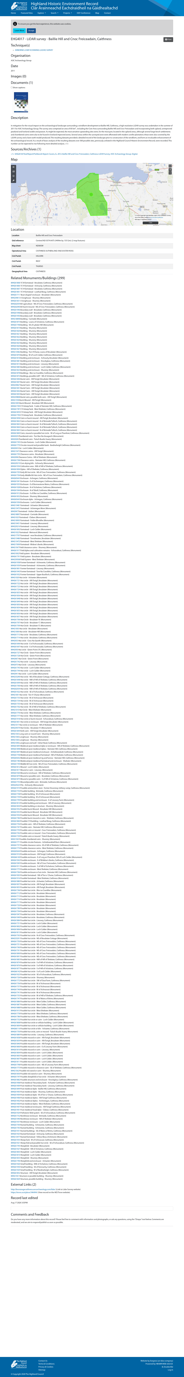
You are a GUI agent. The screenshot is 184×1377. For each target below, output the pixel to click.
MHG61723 (15, 587)
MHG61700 (15, 686)
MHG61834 (15, 806)
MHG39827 (15, 385)
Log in (170, 1370)
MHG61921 (15, 1143)
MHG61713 (15, 635)
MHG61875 (15, 779)
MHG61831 (15, 301)
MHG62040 (15, 307)
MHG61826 (15, 346)
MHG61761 (15, 951)
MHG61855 (15, 611)
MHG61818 (15, 358)
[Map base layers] (13, 172)
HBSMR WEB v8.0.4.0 (164, 1364)
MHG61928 (15, 487)
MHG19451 (15, 524)
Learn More (19, 31)
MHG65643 (15, 478)
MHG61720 (15, 905)
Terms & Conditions (46, 1364)
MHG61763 (15, 936)
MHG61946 (15, 310)
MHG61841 (15, 388)
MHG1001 (15, 695)
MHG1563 (15, 734)
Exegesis (153, 1361)
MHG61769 (15, 406)
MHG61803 (15, 1152)
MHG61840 (15, 1044)
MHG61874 (15, 963)
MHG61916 (15, 878)
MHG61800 (15, 1047)
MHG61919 (15, 788)
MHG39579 (15, 728)
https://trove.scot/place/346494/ (24, 1193)
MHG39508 (15, 560)
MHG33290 (15, 677)
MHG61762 (15, 833)
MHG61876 (15, 966)
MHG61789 (15, 908)
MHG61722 (15, 584)
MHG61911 (15, 866)
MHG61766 (15, 872)
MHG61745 (15, 442)
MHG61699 (15, 683)
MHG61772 (15, 981)
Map (97, 13)
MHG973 (14, 665)
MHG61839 (15, 1041)
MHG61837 (15, 884)
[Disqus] (92, 1259)
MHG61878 (15, 373)
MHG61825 (15, 343)
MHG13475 (15, 508)
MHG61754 (15, 791)
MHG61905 (15, 1092)
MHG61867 (15, 289)
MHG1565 (15, 839)
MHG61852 (15, 1173)
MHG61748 (15, 325)
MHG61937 (15, 1122)
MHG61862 (15, 421)
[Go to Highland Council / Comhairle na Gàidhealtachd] (19, 5)
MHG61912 (15, 493)
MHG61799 (15, 800)
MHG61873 (15, 322)
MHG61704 (15, 475)
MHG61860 (15, 821)
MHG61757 (15, 845)
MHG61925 (15, 1134)
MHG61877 (15, 969)
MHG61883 (15, 960)
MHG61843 (15, 394)
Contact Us (42, 1361)
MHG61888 (15, 1008)
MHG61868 (15, 283)
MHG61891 (15, 957)
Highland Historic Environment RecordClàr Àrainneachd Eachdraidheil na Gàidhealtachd (74, 6)
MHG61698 (15, 680)
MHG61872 (15, 376)
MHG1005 (15, 403)
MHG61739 (15, 797)
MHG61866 (15, 286)
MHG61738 (15, 794)
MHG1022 (15, 533)
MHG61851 (15, 722)
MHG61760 (15, 948)
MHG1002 (15, 554)
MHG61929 (15, 1170)
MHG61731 (15, 924)
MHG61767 (15, 827)
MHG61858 (15, 418)
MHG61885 (15, 367)
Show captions (19, 88)
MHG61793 (15, 454)
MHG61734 (15, 701)
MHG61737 (15, 987)
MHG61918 (15, 719)
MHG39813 (15, 298)
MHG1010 (15, 710)
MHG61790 (15, 415)
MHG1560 (15, 737)
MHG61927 (15, 1149)
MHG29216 (15, 527)
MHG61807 (15, 1059)
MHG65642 (15, 758)
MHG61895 (15, 746)
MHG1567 (15, 548)
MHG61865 (15, 430)
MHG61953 (15, 812)
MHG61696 (15, 644)
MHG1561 (15, 1176)
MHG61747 (15, 999)
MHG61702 (15, 707)
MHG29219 (15, 463)
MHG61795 (15, 1146)
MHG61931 (15, 1131)
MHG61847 (15, 382)
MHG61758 (15, 755)
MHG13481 (15, 505)
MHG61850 (15, 605)
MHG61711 (15, 295)
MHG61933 (15, 484)
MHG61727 (15, 653)
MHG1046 (15, 743)
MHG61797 (15, 1077)
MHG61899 (15, 1089)
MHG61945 (15, 863)
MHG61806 (15, 930)
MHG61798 (15, 1065)
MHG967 (14, 659)
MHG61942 (15, 860)
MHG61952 (15, 809)
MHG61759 (15, 830)
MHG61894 (15, 469)
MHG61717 (15, 902)
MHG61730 (15, 1032)
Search (54, 13)
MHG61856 (15, 614)
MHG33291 (15, 939)
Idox (162, 1361)
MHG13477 (15, 1137)
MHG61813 (15, 933)
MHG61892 (15, 530)
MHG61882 (15, 1080)
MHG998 (14, 457)
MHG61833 (15, 1158)
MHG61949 (15, 917)
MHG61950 (15, 316)
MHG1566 (15, 740)
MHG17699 (15, 545)
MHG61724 (15, 590)
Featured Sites (27, 13)
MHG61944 (15, 490)
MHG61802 (15, 927)
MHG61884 (15, 921)
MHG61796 (15, 1161)
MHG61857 (15, 617)
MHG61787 (15, 409)
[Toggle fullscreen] (170, 166)
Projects (66, 13)
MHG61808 (15, 1023)
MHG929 (14, 436)
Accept (31, 31)
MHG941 (14, 674)
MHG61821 (15, 334)
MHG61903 (15, 875)
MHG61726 (15, 978)
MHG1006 (15, 632)
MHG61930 (15, 1167)
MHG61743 (15, 668)
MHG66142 (15, 972)
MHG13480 (15, 539)
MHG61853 (15, 887)
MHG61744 (15, 671)
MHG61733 (15, 698)
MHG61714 (15, 638)
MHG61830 (15, 1074)
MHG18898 (15, 319)
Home (13, 13)
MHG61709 (15, 626)
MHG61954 (15, 815)
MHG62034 (15, 689)
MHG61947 (15, 914)
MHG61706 (15, 620)
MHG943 (14, 448)
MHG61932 (15, 575)
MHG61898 (15, 749)
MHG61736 (15, 984)
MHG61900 (15, 1104)
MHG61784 (15, 818)
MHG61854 (15, 608)
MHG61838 (15, 1038)
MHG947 (14, 512)
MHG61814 (15, 803)
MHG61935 (15, 1140)
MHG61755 (15, 996)
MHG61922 (15, 692)
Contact (107, 13)
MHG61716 (15, 899)
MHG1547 (15, 451)
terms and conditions (157, 217)
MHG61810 (15, 1155)
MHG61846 (15, 379)
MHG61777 (15, 716)
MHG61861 (15, 292)
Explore (41, 13)
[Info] (13, 176)
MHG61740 (15, 990)
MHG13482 (15, 352)
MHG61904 (15, 1095)
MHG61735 (15, 704)
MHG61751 (15, 945)
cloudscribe (168, 1367)
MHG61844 (15, 731)
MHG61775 (15, 869)
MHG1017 (15, 725)
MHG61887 (15, 1005)
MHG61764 (15, 1125)
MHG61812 (15, 767)
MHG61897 (15, 752)
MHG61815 (15, 364)
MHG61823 (15, 370)
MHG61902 (15, 1101)
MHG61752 (15, 1116)
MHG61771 (15, 842)
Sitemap (41, 1370)
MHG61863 (15, 424)
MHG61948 (15, 313)
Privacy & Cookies (45, 1367)
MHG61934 (15, 466)
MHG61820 (15, 331)
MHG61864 (15, 427)
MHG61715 (15, 896)
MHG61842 (15, 391)
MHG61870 (15, 355)
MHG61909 (15, 1086)
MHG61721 (15, 581)
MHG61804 (15, 1053)
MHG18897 (15, 515)
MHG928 (14, 439)
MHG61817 (15, 770)
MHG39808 (15, 397)
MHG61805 (15, 1056)
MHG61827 (15, 349)
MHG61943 (15, 572)
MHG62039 (15, 304)
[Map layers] (13, 167)
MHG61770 (15, 445)
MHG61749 (15, 764)
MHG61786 (15, 1017)
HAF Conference (83, 13)
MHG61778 (15, 1014)
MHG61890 (15, 954)
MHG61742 (15, 662)
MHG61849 (15, 602)
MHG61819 (15, 328)
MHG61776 (15, 713)
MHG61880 (15, 881)
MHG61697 (15, 647)
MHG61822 (15, 337)
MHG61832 (15, 496)
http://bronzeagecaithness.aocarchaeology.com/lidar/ (33, 1190)
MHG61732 (15, 1020)
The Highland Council (35, 1374)
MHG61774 (15, 848)
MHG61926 (15, 1164)
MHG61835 (15, 593)
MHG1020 (15, 578)
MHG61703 (15, 472)
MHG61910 (15, 854)
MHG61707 (15, 623)
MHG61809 (15, 1026)
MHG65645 (15, 499)
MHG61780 (15, 761)
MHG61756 (15, 824)
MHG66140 (15, 857)
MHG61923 (15, 975)
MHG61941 (15, 481)
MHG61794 (15, 911)
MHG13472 (15, 542)
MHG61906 (15, 1098)
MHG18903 (15, 521)
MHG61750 (15, 942)
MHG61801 (15, 569)
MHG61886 (15, 1002)
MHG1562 (15, 1071)
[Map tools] (13, 180)
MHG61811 (15, 1062)
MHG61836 (15, 596)
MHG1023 (15, 518)
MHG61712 (15, 893)
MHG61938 (15, 563)
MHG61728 (15, 656)
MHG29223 (15, 785)
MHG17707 (15, 536)
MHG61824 (15, 340)
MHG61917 (15, 551)
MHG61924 (15, 1113)
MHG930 (14, 650)
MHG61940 (15, 1119)
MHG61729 (15, 836)
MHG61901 (15, 1110)
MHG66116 (15, 1029)
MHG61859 (15, 412)
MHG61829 (15, 1179)
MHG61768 (15, 460)
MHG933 (14, 641)
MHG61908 (15, 1083)
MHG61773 (15, 1068)
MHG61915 (15, 1011)
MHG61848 (15, 599)
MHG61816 (15, 1050)
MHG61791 (15, 557)
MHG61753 (15, 782)
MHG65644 (15, 851)
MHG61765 (15, 1128)
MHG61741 (15, 993)
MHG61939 (15, 566)
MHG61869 (15, 433)
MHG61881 (15, 361)
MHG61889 (15, 1035)
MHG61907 (15, 1107)
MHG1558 (15, 400)
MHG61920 (15, 773)
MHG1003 (15, 629)
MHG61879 (15, 776)
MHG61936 (15, 502)
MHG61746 (15, 890)
